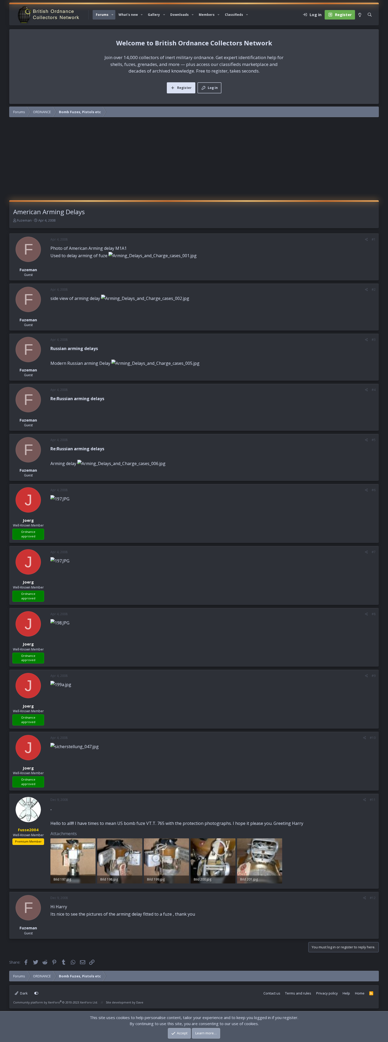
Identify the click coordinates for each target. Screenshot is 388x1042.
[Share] (366, 239)
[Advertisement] (194, 161)
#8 (374, 614)
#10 (373, 737)
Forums (102, 14)
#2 (374, 289)
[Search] (370, 15)
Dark (23, 993)
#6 (374, 490)
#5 (374, 440)
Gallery (154, 14)
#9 (374, 675)
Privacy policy (327, 993)
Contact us (271, 993)
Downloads (179, 14)
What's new (128, 14)
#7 (374, 552)
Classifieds (234, 14)
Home (360, 993)
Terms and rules (298, 993)
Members (207, 14)
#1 (374, 239)
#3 (374, 339)
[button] (112, 15)
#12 (373, 898)
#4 (374, 390)
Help (346, 993)
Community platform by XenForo (55, 1002)
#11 (373, 799)
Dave (139, 1002)
